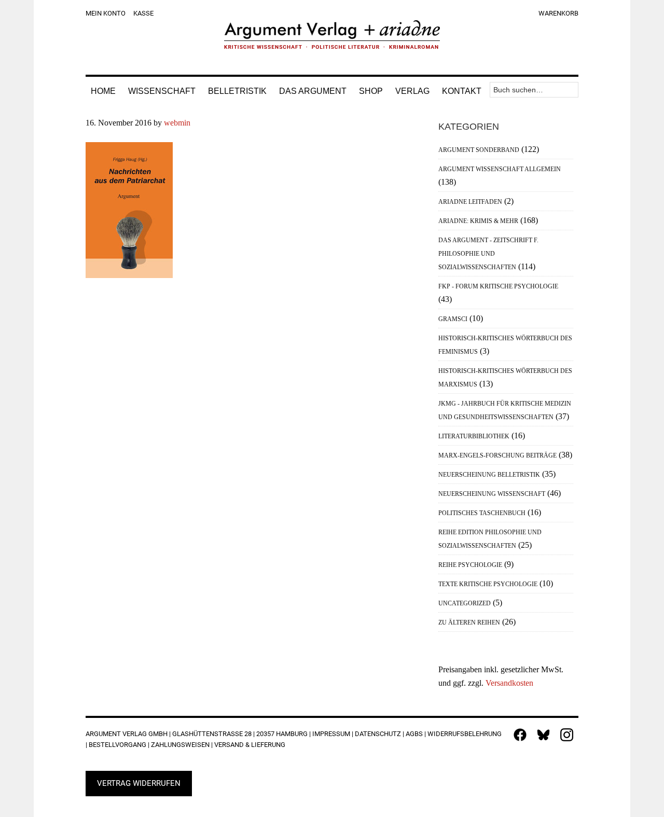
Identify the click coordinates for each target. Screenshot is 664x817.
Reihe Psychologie (470, 565)
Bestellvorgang (117, 745)
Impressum (331, 734)
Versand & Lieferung (249, 745)
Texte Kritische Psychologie (487, 584)
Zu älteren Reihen (469, 622)
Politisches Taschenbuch (481, 513)
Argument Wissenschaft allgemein (499, 169)
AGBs (414, 734)
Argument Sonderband (478, 150)
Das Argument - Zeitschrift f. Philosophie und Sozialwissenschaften (488, 254)
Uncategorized (464, 603)
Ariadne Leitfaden (470, 201)
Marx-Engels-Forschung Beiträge (497, 455)
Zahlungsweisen (180, 745)
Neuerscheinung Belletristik (489, 474)
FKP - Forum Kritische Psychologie (498, 286)
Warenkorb (558, 13)
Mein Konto (106, 13)
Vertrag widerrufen (139, 783)
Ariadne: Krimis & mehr (478, 221)
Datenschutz (378, 734)
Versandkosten (509, 682)
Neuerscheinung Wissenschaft (491, 493)
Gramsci (452, 319)
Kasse (143, 13)
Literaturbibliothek (473, 436)
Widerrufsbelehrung (464, 734)
